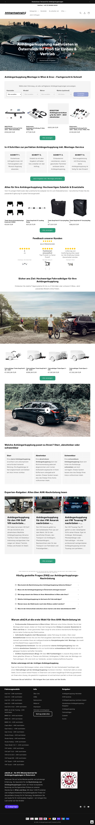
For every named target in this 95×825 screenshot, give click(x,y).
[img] (47, 241)
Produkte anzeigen (81, 94)
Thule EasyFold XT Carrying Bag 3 (58, 221)
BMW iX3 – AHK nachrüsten (14, 722)
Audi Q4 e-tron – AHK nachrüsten (16, 706)
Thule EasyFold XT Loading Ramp (35, 221)
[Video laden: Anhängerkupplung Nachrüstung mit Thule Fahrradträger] (47, 410)
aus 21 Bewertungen (47, 244)
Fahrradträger (66, 712)
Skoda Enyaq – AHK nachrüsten (15, 735)
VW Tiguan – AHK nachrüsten (14, 761)
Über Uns (36, 693)
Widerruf (36, 703)
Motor (42, 90)
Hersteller (10, 90)
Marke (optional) (63, 90)
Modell (25, 90)
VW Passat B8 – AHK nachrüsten (15, 758)
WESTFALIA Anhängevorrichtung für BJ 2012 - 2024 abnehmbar (13, 128)
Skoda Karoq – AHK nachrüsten (15, 738)
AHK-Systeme (66, 697)
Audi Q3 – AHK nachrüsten (13, 703)
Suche (64, 719)
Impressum (37, 706)
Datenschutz (37, 700)
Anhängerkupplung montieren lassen (74, 700)
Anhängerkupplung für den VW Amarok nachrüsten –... (47, 520)
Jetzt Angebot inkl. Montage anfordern (47, 178)
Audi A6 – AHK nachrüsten (13, 700)
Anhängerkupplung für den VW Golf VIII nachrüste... (18, 520)
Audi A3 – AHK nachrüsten (13, 697)
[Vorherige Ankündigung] (5, 2)
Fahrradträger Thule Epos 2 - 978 (78, 369)
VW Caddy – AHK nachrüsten (14, 748)
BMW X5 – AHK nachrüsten (14, 719)
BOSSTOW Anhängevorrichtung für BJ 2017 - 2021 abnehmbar (58, 113)
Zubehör (65, 715)
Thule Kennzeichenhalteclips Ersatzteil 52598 (14, 221)
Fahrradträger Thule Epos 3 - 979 (57, 369)
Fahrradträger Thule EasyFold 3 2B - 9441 (36, 369)
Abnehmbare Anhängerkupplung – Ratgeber (73, 704)
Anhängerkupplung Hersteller (72, 693)
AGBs (35, 697)
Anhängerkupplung (68, 709)
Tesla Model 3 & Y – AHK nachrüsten (17, 745)
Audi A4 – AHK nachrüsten (13, 693)
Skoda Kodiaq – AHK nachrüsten (15, 741)
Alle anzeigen (47, 138)
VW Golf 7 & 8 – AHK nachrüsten (15, 751)
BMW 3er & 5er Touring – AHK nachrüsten (14, 711)
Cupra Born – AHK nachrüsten (14, 725)
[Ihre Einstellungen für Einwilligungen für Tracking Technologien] (92, 822)
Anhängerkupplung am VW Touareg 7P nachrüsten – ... (76, 520)
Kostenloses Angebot (47, 60)
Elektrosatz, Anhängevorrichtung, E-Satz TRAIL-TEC (35, 128)
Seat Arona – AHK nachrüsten (14, 732)
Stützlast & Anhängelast (41, 710)
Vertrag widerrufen (43, 714)
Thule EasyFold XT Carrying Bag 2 (79, 221)
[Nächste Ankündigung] (90, 2)
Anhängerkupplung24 (45, 822)
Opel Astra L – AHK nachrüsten (15, 728)
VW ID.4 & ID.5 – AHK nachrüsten (16, 755)
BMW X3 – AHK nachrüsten (14, 715)
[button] (34, 11)
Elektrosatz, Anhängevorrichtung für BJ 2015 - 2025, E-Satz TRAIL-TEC (79, 128)
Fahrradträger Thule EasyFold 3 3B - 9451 (15, 369)
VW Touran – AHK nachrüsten (14, 764)
